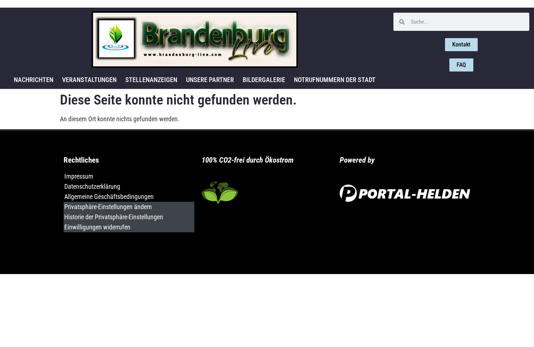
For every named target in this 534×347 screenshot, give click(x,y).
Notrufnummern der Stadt (335, 79)
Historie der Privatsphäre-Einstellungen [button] (113, 217)
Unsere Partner (210, 79)
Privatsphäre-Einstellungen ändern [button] (108, 207)
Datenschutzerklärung (92, 186)
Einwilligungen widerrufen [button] (97, 227)
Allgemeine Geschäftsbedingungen (109, 196)
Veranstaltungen (89, 79)
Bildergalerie (264, 79)
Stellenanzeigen (151, 79)
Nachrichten (33, 79)
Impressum (78, 176)
